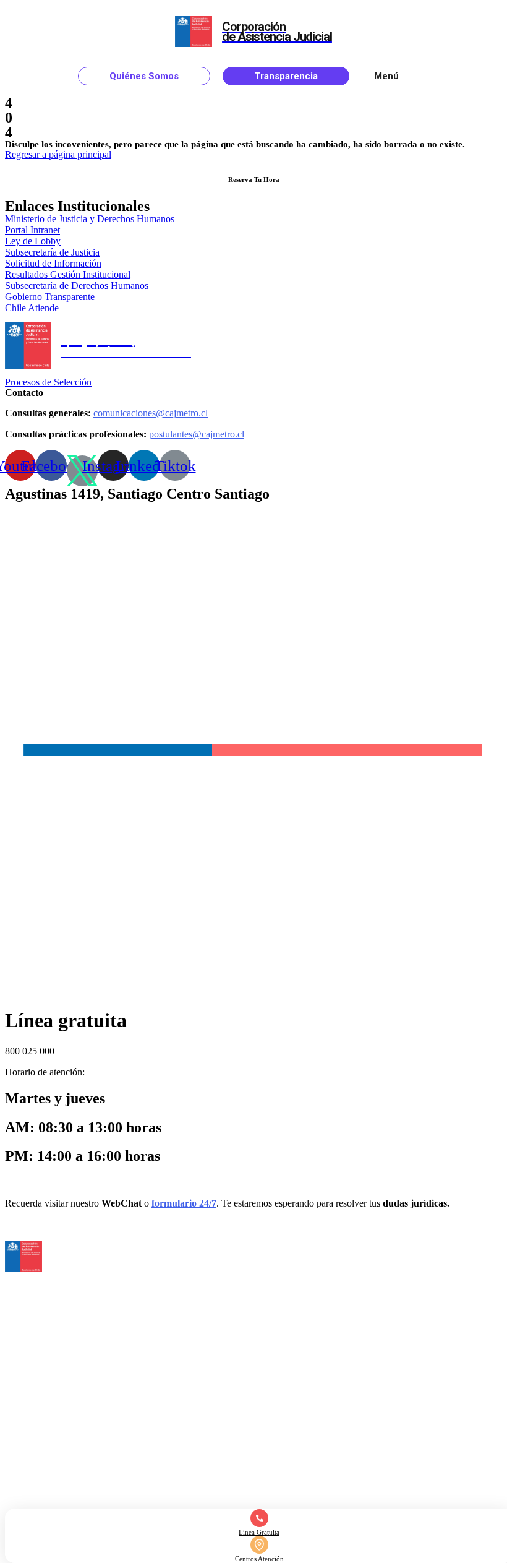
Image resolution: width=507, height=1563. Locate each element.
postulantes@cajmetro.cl (196, 434)
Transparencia (286, 76)
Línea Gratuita (259, 1532)
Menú (386, 76)
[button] (58, 154)
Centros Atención (259, 1558)
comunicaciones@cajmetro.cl (150, 413)
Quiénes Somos (144, 76)
